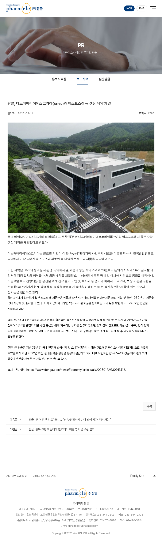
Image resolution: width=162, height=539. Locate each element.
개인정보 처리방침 (16, 476)
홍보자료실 (59, 79)
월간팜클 (104, 79)
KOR (129, 8)
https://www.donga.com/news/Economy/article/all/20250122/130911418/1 (77, 369)
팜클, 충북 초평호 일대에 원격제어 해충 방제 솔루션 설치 (61, 429)
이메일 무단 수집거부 (44, 476)
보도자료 (82, 79)
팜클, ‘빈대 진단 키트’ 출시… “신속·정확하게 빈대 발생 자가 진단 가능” (70, 419)
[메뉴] (154, 8)
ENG (141, 8)
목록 (149, 406)
